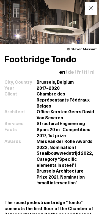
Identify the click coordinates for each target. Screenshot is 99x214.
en (62, 72)
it (85, 72)
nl (92, 72)
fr (79, 72)
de (71, 72)
